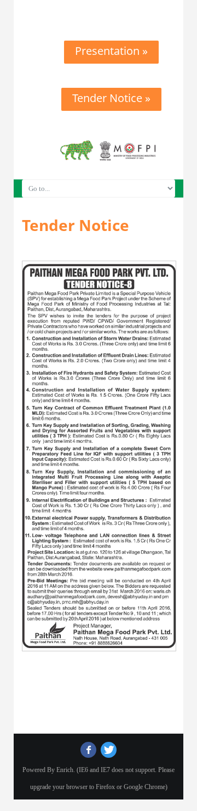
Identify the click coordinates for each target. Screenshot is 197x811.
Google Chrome (144, 787)
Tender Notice (75, 225)
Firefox (105, 787)
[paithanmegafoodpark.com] (98, 9)
